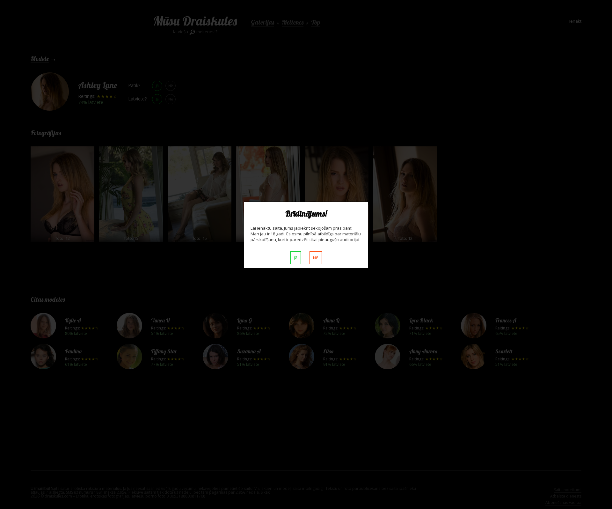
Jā (295, 258)
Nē (315, 258)
